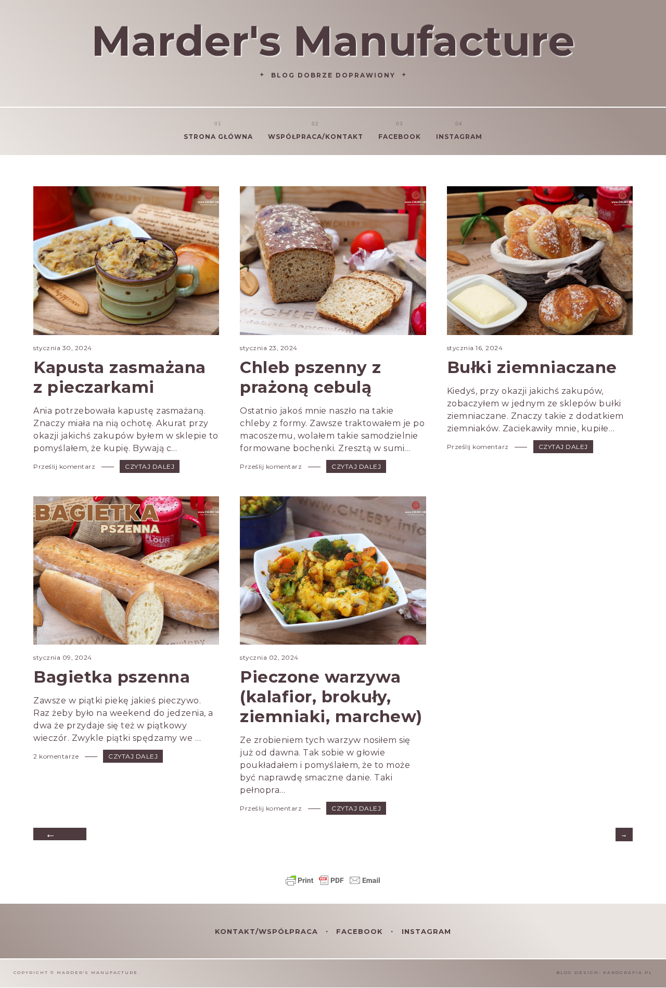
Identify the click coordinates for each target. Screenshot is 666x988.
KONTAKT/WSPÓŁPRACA (268, 931)
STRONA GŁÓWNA (218, 136)
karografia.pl (627, 972)
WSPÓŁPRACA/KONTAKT (315, 136)
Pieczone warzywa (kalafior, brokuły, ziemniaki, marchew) (331, 696)
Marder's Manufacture (333, 41)
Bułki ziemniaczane (532, 367)
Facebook (399, 136)
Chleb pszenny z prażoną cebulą (310, 377)
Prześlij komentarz (65, 466)
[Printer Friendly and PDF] (333, 885)
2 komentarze (57, 756)
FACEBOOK (361, 931)
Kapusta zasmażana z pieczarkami (119, 377)
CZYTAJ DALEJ (149, 466)
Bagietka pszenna (111, 677)
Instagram (459, 136)
